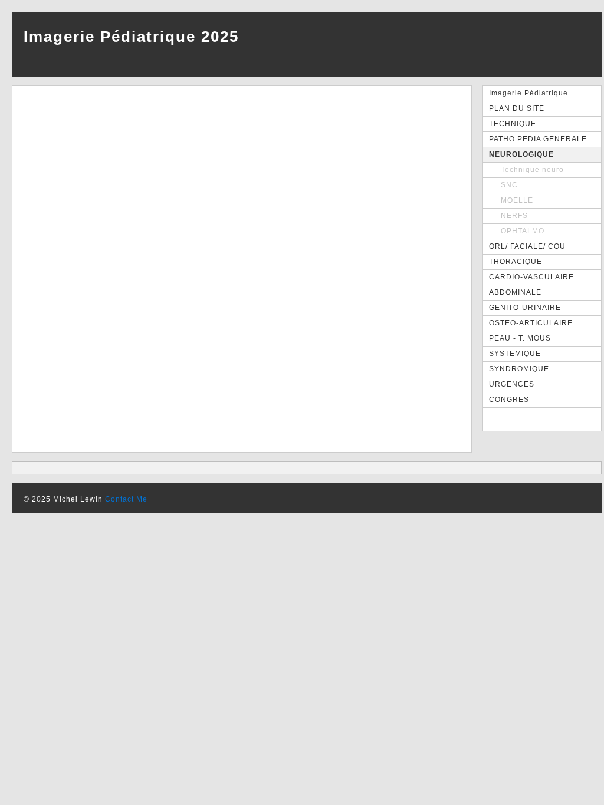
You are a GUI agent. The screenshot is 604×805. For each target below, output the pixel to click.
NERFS (514, 216)
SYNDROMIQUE (519, 369)
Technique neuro (532, 170)
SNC (509, 185)
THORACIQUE (515, 262)
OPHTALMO (522, 231)
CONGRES (509, 399)
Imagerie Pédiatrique (528, 93)
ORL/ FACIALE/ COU (527, 246)
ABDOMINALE (515, 292)
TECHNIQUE (512, 124)
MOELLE (517, 200)
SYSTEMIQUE (515, 353)
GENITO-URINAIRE (525, 307)
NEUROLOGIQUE (521, 154)
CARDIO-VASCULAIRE (531, 277)
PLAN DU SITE (516, 108)
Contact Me (126, 499)
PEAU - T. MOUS (520, 338)
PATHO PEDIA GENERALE (538, 139)
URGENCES (511, 384)
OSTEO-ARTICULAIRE (531, 323)
